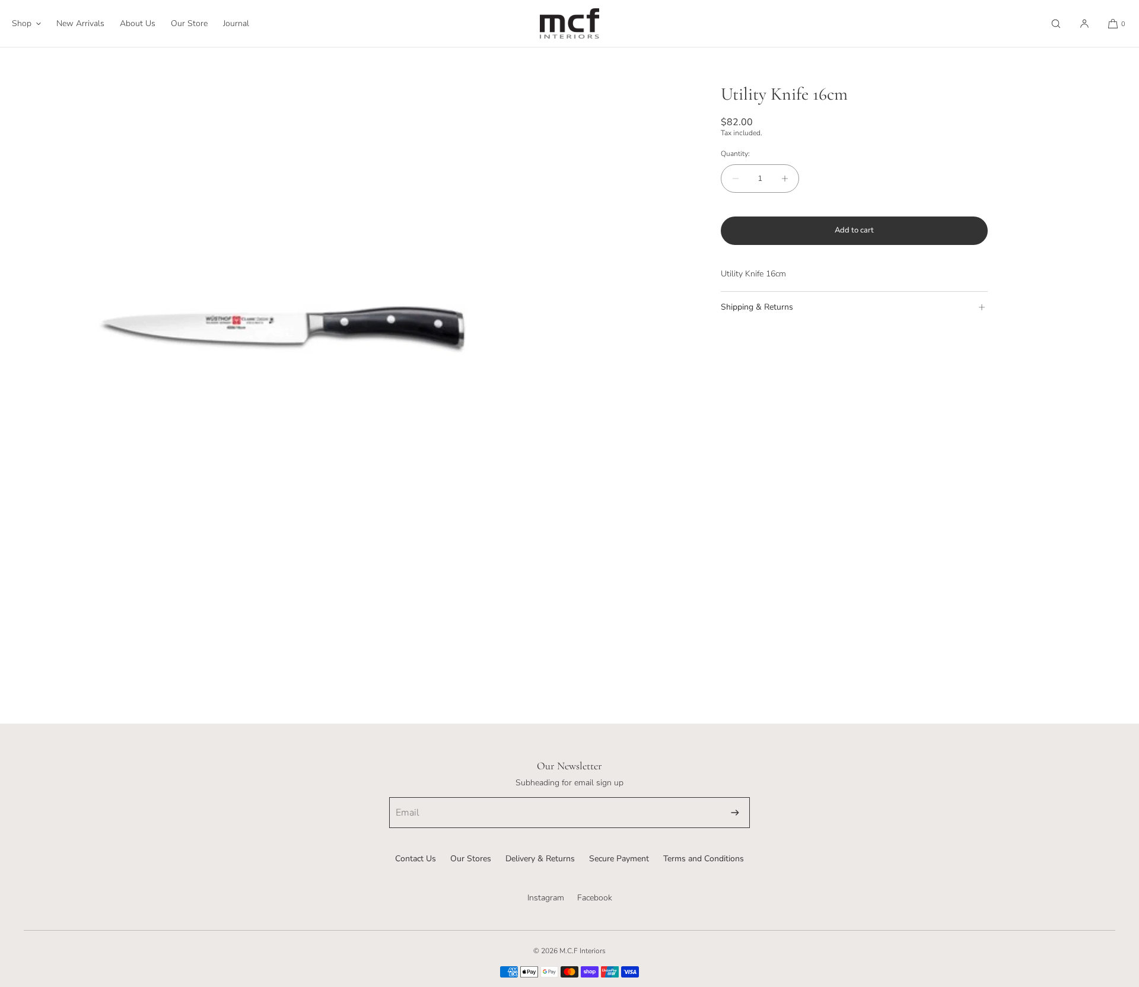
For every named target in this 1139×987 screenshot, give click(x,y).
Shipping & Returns (757, 307)
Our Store (189, 23)
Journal (236, 23)
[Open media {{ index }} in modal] (285, 332)
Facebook (594, 897)
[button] (1056, 23)
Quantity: (735, 153)
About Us (137, 23)
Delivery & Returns (540, 858)
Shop (21, 23)
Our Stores (470, 858)
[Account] (1084, 23)
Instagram (545, 897)
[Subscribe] (735, 812)
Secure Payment (619, 858)
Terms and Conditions (703, 858)
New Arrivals (80, 23)
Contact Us (415, 858)
